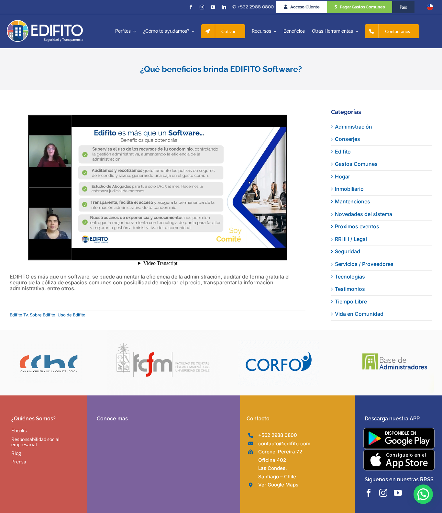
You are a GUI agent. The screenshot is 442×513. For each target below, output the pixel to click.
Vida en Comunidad (359, 314)
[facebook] (191, 7)
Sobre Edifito (42, 314)
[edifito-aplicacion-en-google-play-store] (399, 430)
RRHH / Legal (351, 239)
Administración (353, 126)
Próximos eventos (357, 226)
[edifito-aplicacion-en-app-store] (399, 452)
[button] (423, 494)
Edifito (343, 151)
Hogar (342, 176)
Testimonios (350, 289)
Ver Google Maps (278, 485)
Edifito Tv (19, 314)
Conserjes (347, 139)
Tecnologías (350, 276)
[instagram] (202, 7)
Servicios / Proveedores (364, 264)
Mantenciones (352, 201)
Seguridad (347, 251)
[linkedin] (224, 7)
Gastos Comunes (356, 164)
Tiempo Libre (351, 301)
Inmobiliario (349, 189)
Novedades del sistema (363, 214)
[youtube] (213, 7)
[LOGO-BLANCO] (45, 22)
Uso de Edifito (71, 314)
